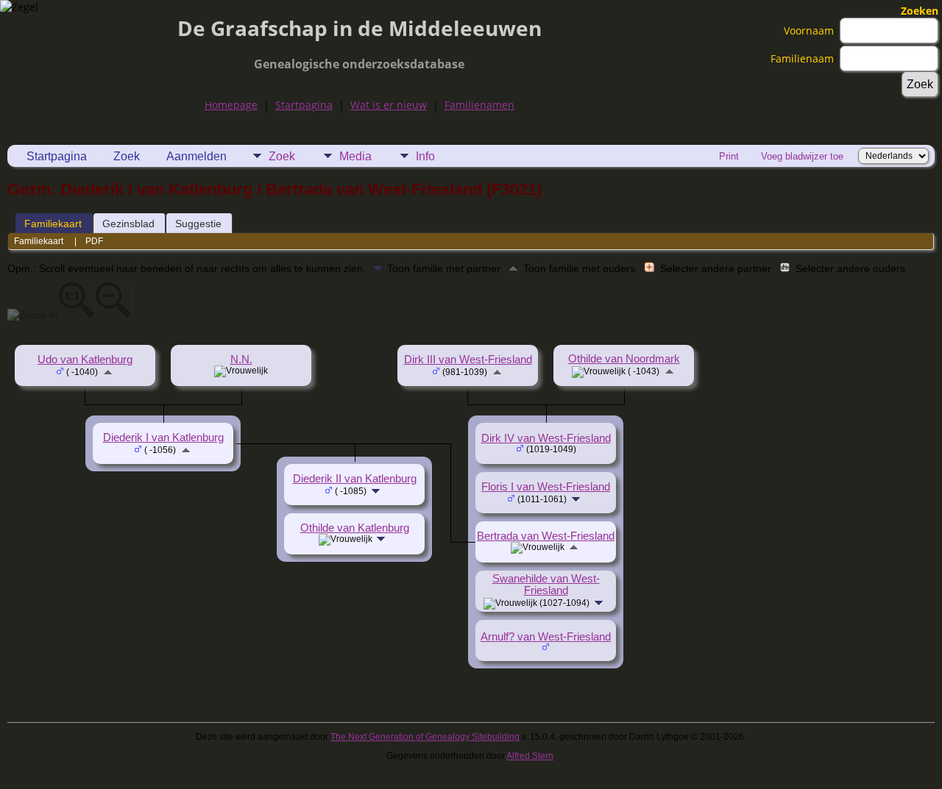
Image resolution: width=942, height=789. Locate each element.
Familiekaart (53, 223)
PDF (94, 241)
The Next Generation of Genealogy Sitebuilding (425, 737)
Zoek (126, 156)
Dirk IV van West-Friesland (546, 438)
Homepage (231, 105)
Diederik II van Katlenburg (355, 479)
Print (729, 156)
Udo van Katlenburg (85, 359)
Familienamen (479, 105)
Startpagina (304, 105)
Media (355, 156)
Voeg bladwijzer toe (802, 156)
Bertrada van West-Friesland (546, 536)
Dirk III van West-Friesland (468, 359)
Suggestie (198, 223)
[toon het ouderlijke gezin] (108, 371)
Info (425, 156)
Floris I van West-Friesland (545, 487)
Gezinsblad (128, 223)
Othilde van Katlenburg (354, 528)
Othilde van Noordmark (624, 359)
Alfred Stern (529, 756)
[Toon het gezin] (577, 498)
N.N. (241, 359)
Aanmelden (196, 156)
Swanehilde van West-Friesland (546, 584)
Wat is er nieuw (388, 105)
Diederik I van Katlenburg (163, 437)
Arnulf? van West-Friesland (546, 637)
